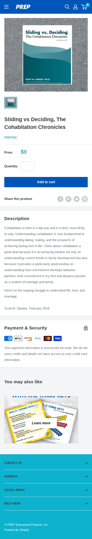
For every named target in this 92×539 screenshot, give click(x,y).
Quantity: (11, 166)
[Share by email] (85, 199)
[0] (84, 6)
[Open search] (67, 7)
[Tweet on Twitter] (77, 199)
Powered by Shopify (16, 529)
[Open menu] (6, 7)
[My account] (75, 7)
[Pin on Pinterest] (68, 199)
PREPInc (10, 137)
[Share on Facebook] (60, 199)
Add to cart (46, 182)
